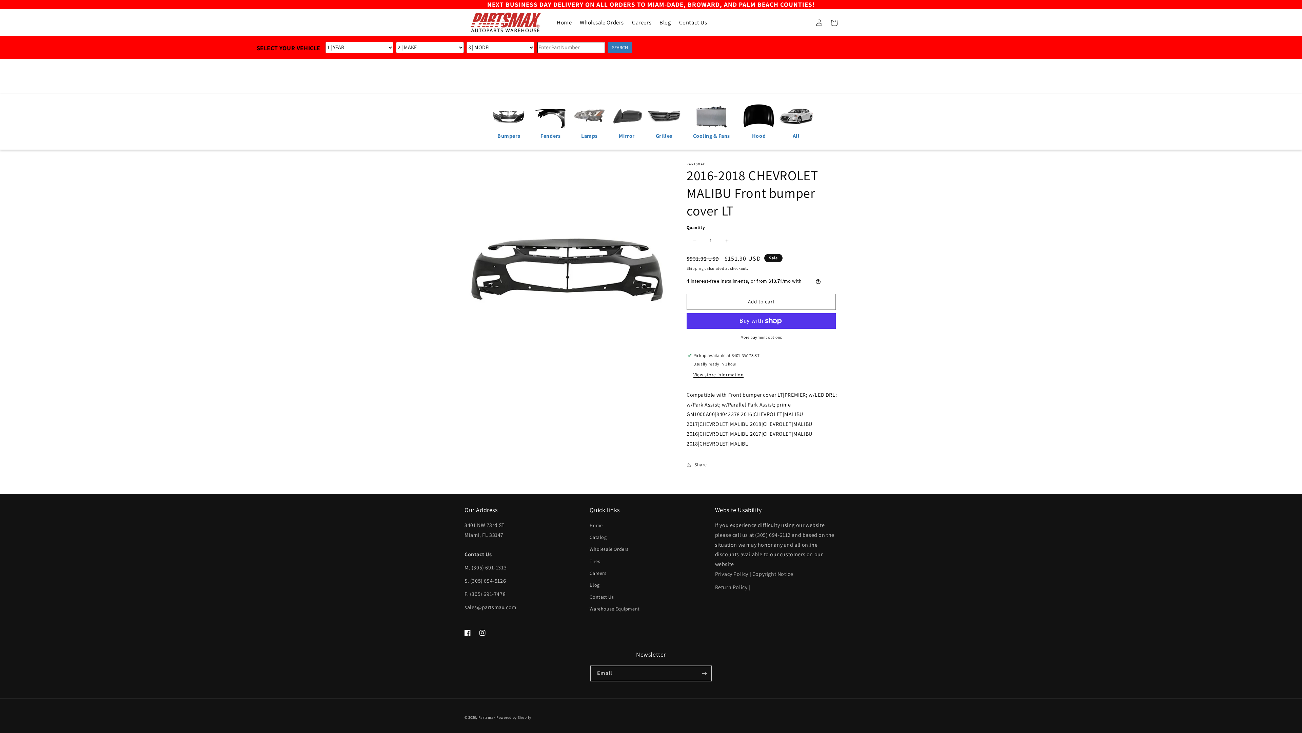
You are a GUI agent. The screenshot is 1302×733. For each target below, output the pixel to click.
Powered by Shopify (513, 717)
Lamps (589, 135)
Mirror (627, 135)
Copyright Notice (772, 574)
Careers (598, 573)
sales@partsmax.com (490, 607)
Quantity (696, 227)
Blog (594, 585)
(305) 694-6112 (772, 535)
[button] (804, 22)
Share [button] (700, 465)
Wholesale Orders (609, 549)
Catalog (598, 537)
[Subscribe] (704, 673)
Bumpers (508, 135)
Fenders (550, 135)
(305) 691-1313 (489, 567)
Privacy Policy (731, 574)
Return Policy (731, 587)
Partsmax (487, 717)
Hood (759, 135)
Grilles (664, 135)
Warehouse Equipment (614, 609)
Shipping (695, 268)
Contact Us (602, 597)
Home (596, 525)
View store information (718, 375)
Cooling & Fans (711, 135)
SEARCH (620, 47)
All (796, 135)
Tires (595, 561)
